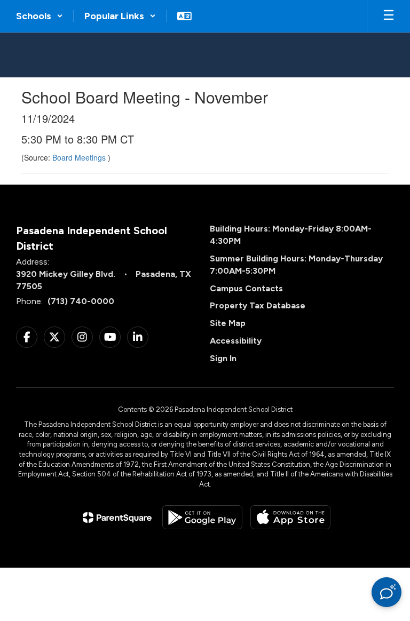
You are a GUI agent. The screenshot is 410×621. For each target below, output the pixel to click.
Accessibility (236, 341)
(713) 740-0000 (81, 301)
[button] (39, 16)
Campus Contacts (246, 288)
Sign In (223, 358)
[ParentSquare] (117, 517)
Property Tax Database (257, 305)
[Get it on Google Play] (202, 517)
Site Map (228, 323)
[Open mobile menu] (388, 16)
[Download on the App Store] (290, 517)
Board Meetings (80, 157)
